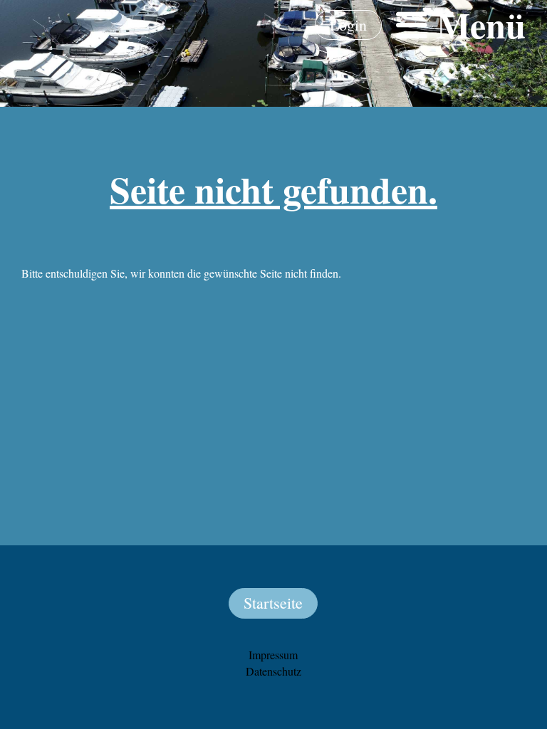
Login (348, 24)
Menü (476, 25)
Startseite (273, 602)
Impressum (273, 654)
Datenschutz (273, 671)
